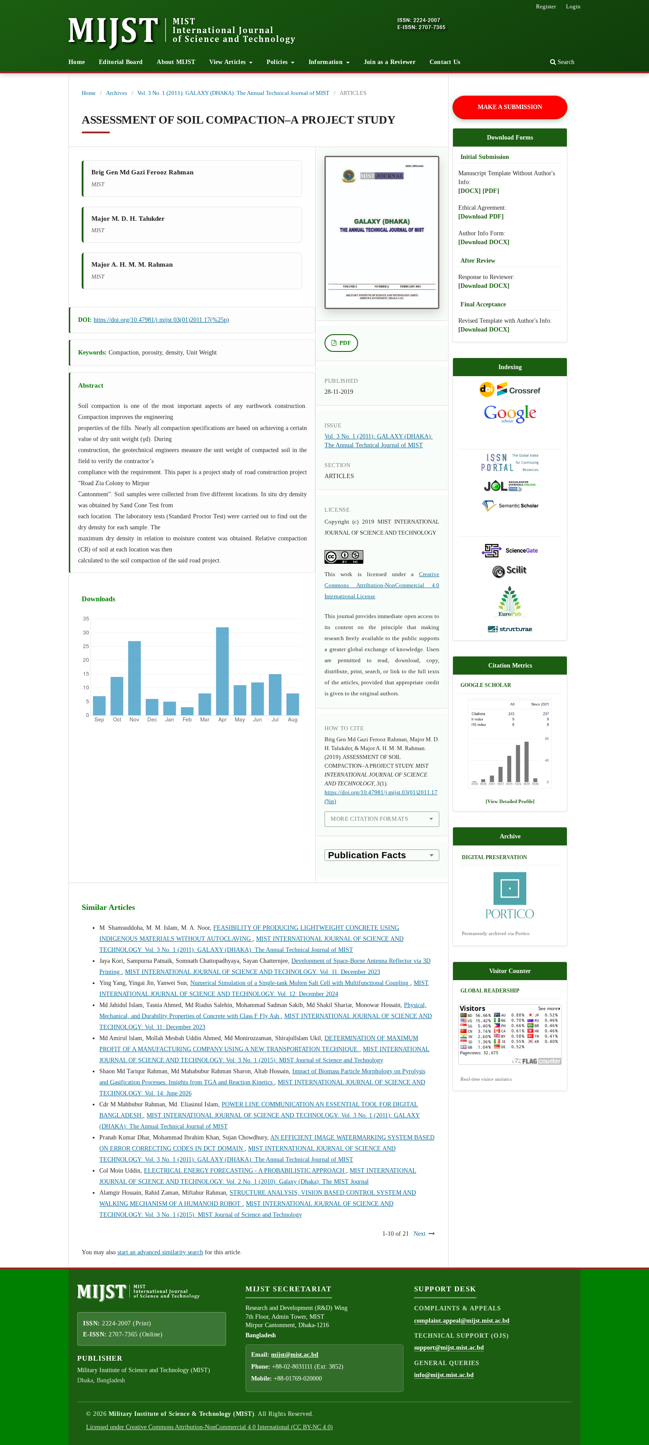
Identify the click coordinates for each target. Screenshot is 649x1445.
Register (546, 6)
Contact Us (445, 62)
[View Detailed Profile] (510, 801)
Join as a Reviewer (389, 62)
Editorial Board (121, 62)
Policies (278, 62)
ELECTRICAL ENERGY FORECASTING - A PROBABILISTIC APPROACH (245, 1170)
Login (573, 6)
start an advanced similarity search (160, 1252)
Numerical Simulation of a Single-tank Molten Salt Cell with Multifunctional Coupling (300, 983)
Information (326, 62)
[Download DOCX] (483, 242)
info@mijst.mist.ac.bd (444, 1375)
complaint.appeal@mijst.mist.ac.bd (461, 1320)
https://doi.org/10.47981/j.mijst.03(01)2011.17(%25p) (161, 320)
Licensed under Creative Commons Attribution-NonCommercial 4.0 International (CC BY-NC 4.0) (209, 1427)
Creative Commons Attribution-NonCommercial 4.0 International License (381, 585)
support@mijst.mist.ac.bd (449, 1347)
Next (420, 1233)
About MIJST (176, 62)
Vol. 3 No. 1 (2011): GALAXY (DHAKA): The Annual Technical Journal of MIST (233, 93)
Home (76, 62)
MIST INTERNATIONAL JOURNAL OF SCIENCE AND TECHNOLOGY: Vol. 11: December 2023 (252, 972)
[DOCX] (469, 191)
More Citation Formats (369, 818)
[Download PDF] (481, 216)
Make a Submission (510, 107)
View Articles (228, 62)
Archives (116, 93)
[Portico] (510, 897)
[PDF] (491, 191)
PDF (344, 343)
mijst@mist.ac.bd (294, 1354)
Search (565, 62)
